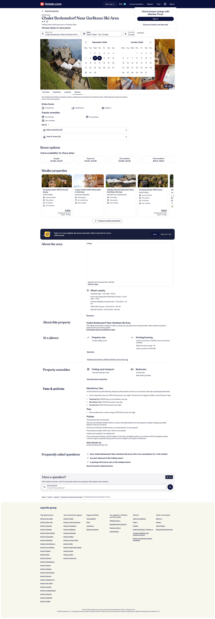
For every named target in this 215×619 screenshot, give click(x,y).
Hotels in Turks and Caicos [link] (71, 522)
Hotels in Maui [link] (68, 544)
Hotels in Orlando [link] (46, 529)
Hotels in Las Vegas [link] (46, 519)
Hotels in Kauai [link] (68, 551)
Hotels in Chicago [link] (46, 526)
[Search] (170, 487)
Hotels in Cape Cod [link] (69, 558)
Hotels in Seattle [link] (46, 594)
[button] (90, 53)
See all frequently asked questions (99, 466)
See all (44, 125)
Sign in (172, 4)
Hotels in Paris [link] (44, 554)
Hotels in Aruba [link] (68, 519)
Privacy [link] (135, 522)
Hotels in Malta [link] (68, 537)
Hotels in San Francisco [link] (47, 544)
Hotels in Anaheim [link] (46, 598)
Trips (159, 4)
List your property (136, 4)
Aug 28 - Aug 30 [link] (124, 161)
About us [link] (159, 519)
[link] (155, 32)
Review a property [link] (93, 529)
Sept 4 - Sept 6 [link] (158, 161)
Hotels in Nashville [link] (46, 540)
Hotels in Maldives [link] (69, 529)
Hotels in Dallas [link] (45, 601)
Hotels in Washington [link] (47, 562)
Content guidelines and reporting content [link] (140, 534)
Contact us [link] (90, 526)
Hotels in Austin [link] (45, 565)
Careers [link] (158, 522)
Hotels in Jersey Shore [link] (70, 540)
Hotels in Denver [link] (45, 558)
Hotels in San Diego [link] (46, 537)
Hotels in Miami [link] (45, 551)
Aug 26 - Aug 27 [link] (56, 161)
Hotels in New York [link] (46, 522)
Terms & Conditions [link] (139, 519)
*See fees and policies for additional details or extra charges (106, 360)
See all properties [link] (52, 11)
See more (90, 315)
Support (150, 4)
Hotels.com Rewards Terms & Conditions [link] (142, 539)
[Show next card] (173, 195)
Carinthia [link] (56, 497)
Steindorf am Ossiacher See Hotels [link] (71, 497)
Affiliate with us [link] (115, 521)
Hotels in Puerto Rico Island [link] (72, 547)
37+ (169, 86)
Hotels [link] (44, 497)
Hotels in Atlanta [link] (45, 569)
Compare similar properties (108, 221)
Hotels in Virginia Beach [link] (48, 590)
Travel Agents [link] (114, 531)
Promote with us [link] (115, 528)
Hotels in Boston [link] (45, 576)
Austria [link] (50, 497)
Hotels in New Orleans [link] (47, 533)
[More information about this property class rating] (47, 21)
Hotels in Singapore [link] (69, 526)
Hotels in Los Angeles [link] (47, 547)
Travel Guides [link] (160, 526)
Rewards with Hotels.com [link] (164, 529)
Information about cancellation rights (100, 330)
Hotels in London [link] (45, 587)
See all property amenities (97, 379)
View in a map (93, 284)
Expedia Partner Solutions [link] (118, 524)
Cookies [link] (135, 526)
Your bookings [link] (91, 519)
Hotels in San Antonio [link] (47, 572)
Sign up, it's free (166, 234)
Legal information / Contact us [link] (143, 529)
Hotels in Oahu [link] (68, 554)
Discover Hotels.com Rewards (155, 25)
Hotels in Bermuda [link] (69, 533)
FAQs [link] (88, 522)
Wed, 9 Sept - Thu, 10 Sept (97, 34)
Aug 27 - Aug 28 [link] (90, 161)
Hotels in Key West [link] (46, 583)
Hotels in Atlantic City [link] (47, 580)
